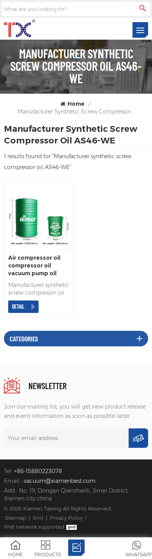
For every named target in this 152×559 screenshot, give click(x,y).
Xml (38, 518)
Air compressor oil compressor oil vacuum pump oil (34, 265)
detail (18, 306)
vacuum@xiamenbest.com (59, 480)
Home (76, 103)
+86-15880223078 (38, 471)
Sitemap (15, 518)
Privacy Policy (66, 518)
